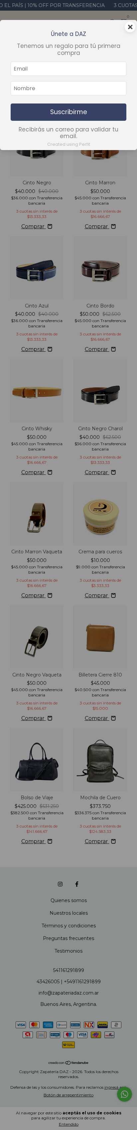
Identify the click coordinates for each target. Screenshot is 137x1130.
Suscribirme (68, 111)
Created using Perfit (68, 144)
